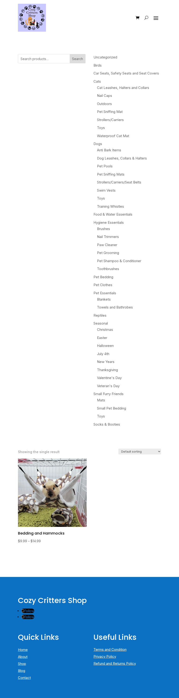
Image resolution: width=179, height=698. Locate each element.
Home (23, 649)
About (23, 656)
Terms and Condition (110, 649)
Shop (22, 663)
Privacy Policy (104, 656)
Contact (24, 677)
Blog (21, 670)
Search (77, 59)
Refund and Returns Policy (114, 663)
